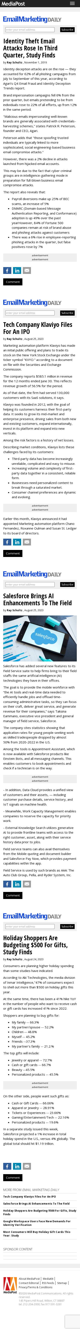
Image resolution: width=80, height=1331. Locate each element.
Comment (13, 282)
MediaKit (48, 1279)
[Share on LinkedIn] (17, 270)
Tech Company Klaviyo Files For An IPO (29, 1196)
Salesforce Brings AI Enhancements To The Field (36, 1203)
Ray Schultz (14, 62)
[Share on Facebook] (7, 270)
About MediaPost (29, 1279)
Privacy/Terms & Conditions (35, 1287)
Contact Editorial (29, 1283)
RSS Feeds (48, 1283)
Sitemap (62, 1283)
